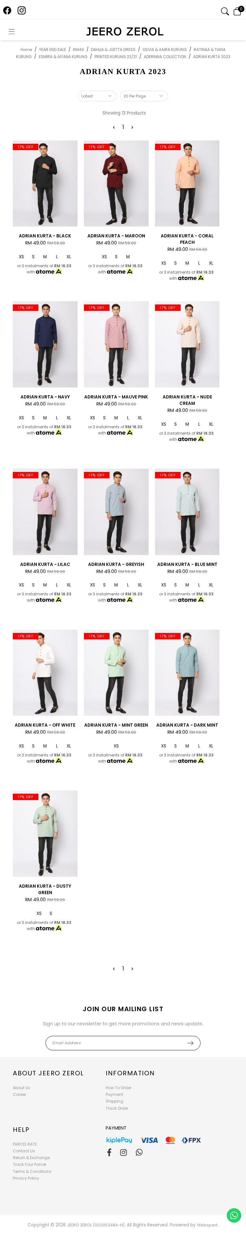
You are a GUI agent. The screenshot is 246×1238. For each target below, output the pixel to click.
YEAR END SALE (52, 49)
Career (19, 1094)
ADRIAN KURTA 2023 (211, 56)
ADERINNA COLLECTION (165, 56)
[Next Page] (132, 127)
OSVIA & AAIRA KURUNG (165, 49)
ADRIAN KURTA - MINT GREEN (116, 725)
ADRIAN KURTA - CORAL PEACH (187, 239)
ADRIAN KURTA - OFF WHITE (45, 725)
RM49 (78, 49)
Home (26, 49)
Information (130, 1073)
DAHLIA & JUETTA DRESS (113, 49)
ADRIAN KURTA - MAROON (116, 236)
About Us (21, 1087)
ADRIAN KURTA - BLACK (45, 236)
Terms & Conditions (32, 1171)
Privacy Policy (26, 1178)
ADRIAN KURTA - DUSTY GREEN (45, 889)
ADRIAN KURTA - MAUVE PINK (116, 397)
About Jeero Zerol (48, 1073)
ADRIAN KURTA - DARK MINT (187, 725)
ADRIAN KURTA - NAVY (45, 397)
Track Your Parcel (29, 1164)
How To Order (118, 1087)
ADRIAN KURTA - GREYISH (116, 564)
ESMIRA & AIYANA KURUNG (63, 56)
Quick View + (45, 221)
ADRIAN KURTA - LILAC (45, 564)
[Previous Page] (114, 127)
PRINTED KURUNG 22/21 (115, 56)
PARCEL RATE (25, 1144)
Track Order (117, 1108)
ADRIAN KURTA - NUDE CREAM (187, 400)
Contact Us (24, 1151)
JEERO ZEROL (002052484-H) (96, 1225)
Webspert (207, 1225)
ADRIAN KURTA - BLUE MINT (187, 564)
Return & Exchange (31, 1157)
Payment (114, 1094)
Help (21, 1129)
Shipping (114, 1101)
